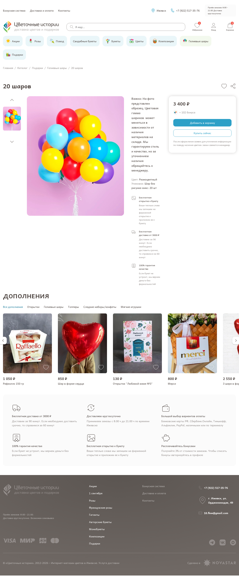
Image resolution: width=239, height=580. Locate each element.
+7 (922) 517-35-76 (188, 10)
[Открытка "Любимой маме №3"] (137, 343)
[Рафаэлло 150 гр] (27, 343)
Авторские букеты (100, 522)
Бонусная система (14, 10)
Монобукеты (97, 529)
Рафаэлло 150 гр (13, 383)
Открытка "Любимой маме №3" (133, 383)
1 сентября (95, 493)
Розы (92, 500)
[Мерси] (192, 343)
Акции (93, 486)
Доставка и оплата (42, 10)
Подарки (94, 543)
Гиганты (94, 515)
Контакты (64, 10)
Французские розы (100, 507)
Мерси (172, 383)
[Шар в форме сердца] (82, 343)
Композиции (96, 536)
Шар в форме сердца (71, 383)
